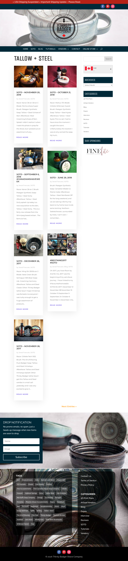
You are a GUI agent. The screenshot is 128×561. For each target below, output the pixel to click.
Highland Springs (31, 493)
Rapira (52, 502)
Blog (40, 49)
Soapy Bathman (22, 511)
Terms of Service (88, 480)
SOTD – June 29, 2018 (61, 177)
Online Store (89, 49)
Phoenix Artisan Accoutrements (37, 502)
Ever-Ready (40, 484)
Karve (41, 493)
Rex (18, 506)
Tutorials (50, 49)
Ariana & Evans (27, 480)
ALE (18, 480)
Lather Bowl (50, 493)
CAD (95, 68)
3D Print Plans (88, 99)
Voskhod (20, 520)
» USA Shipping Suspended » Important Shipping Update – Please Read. (46, 2)
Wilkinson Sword (23, 524)
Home (25, 49)
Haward (19, 493)
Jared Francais (24, 99)
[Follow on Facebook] (103, 6)
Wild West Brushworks (54, 520)
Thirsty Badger (46, 515)
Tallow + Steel (49, 511)
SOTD (33, 49)
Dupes (86, 111)
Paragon (58, 498)
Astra (37, 480)
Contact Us (86, 476)
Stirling (39, 511)
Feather (49, 484)
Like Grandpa (61, 493)
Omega (39, 498)
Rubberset (34, 506)
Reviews (86, 119)
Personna (20, 502)
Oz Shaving (49, 498)
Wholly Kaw (39, 520)
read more (22, 137)
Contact (76, 49)
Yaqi (32, 524)
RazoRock (60, 502)
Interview (87, 115)
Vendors (62, 49)
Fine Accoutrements (24, 489)
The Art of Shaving (23, 515)
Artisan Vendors (89, 103)
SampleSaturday (46, 506)
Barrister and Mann (47, 480)
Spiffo (32, 511)
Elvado (30, 484)
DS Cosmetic (21, 484)
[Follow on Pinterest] (108, 6)
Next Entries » (69, 406)
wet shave (28, 520)
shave (57, 506)
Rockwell (25, 506)
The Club (35, 515)
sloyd (63, 506)
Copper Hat (61, 480)
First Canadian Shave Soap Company (46, 489)
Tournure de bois (59, 515)
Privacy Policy (87, 485)
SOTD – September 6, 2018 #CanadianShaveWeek (28, 178)
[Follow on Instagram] (113, 6)
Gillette (64, 489)
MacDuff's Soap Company (26, 498)
